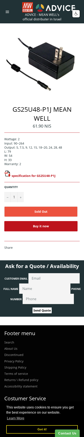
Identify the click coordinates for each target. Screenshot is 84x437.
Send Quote (42, 310)
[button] (76, 13)
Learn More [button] (15, 418)
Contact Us (67, 433)
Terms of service (16, 374)
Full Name (10, 289)
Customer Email (16, 278)
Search (9, 342)
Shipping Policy (15, 367)
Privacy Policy (13, 361)
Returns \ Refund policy (21, 380)
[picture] (7, 176)
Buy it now (41, 226)
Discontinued (13, 355)
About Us (10, 349)
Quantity (11, 187)
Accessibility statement (20, 386)
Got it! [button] (42, 429)
